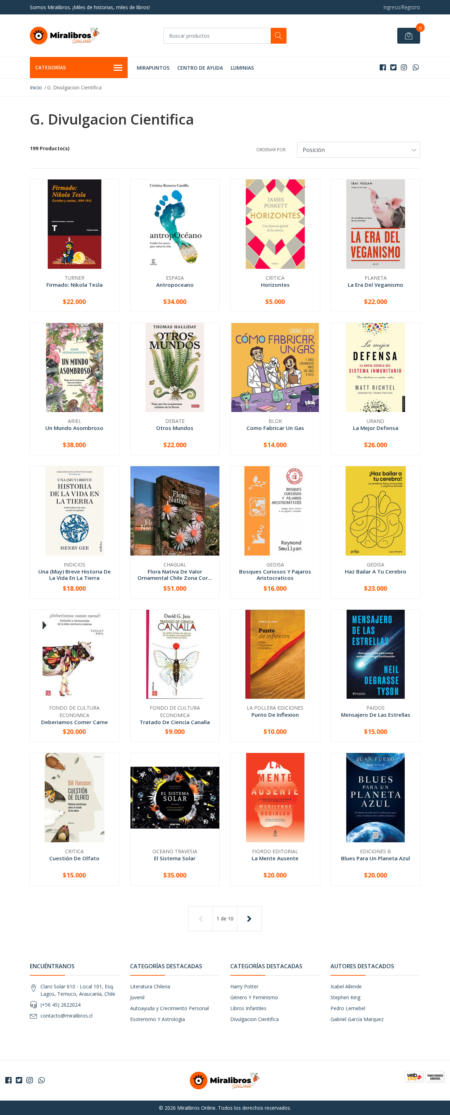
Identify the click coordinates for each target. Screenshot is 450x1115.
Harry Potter (244, 986)
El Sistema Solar (174, 858)
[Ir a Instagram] (404, 67)
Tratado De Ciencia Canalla (175, 722)
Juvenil (137, 997)
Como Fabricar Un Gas (275, 427)
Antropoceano (175, 284)
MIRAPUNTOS (153, 67)
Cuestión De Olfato (74, 858)
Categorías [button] (50, 67)
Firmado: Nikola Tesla (74, 284)
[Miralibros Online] (65, 35)
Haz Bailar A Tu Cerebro (375, 571)
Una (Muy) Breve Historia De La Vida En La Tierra (74, 574)
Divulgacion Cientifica (254, 1019)
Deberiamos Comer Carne (74, 722)
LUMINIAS (242, 67)
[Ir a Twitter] (393, 67)
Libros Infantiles (248, 1008)
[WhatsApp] (415, 67)
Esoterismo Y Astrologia (157, 1019)
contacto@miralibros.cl (66, 1015)
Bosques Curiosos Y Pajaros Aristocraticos (275, 574)
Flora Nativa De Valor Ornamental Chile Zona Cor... (174, 574)
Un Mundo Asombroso (74, 427)
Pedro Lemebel (347, 1008)
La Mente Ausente (275, 858)
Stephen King (345, 997)
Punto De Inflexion (275, 714)
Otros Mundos (174, 427)
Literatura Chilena (150, 986)
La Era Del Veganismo (375, 284)
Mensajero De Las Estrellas (375, 714)
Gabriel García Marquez (357, 1019)
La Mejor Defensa (375, 427)
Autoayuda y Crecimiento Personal (169, 1008)
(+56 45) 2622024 (60, 1004)
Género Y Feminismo (254, 997)
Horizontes (275, 284)
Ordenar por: (271, 150)
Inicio (36, 87)
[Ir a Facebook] (383, 67)
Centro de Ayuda (200, 67)
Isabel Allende (346, 986)
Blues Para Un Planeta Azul (375, 858)
